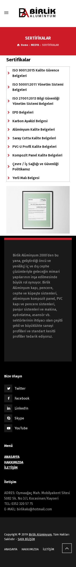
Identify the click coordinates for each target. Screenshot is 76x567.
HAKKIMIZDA (30, 549)
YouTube (21, 428)
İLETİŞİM (48, 549)
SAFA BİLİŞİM (26, 539)
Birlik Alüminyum (40, 534)
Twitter (20, 388)
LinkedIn (21, 408)
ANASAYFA (10, 549)
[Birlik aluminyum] (38, 12)
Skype (19, 418)
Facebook (22, 398)
